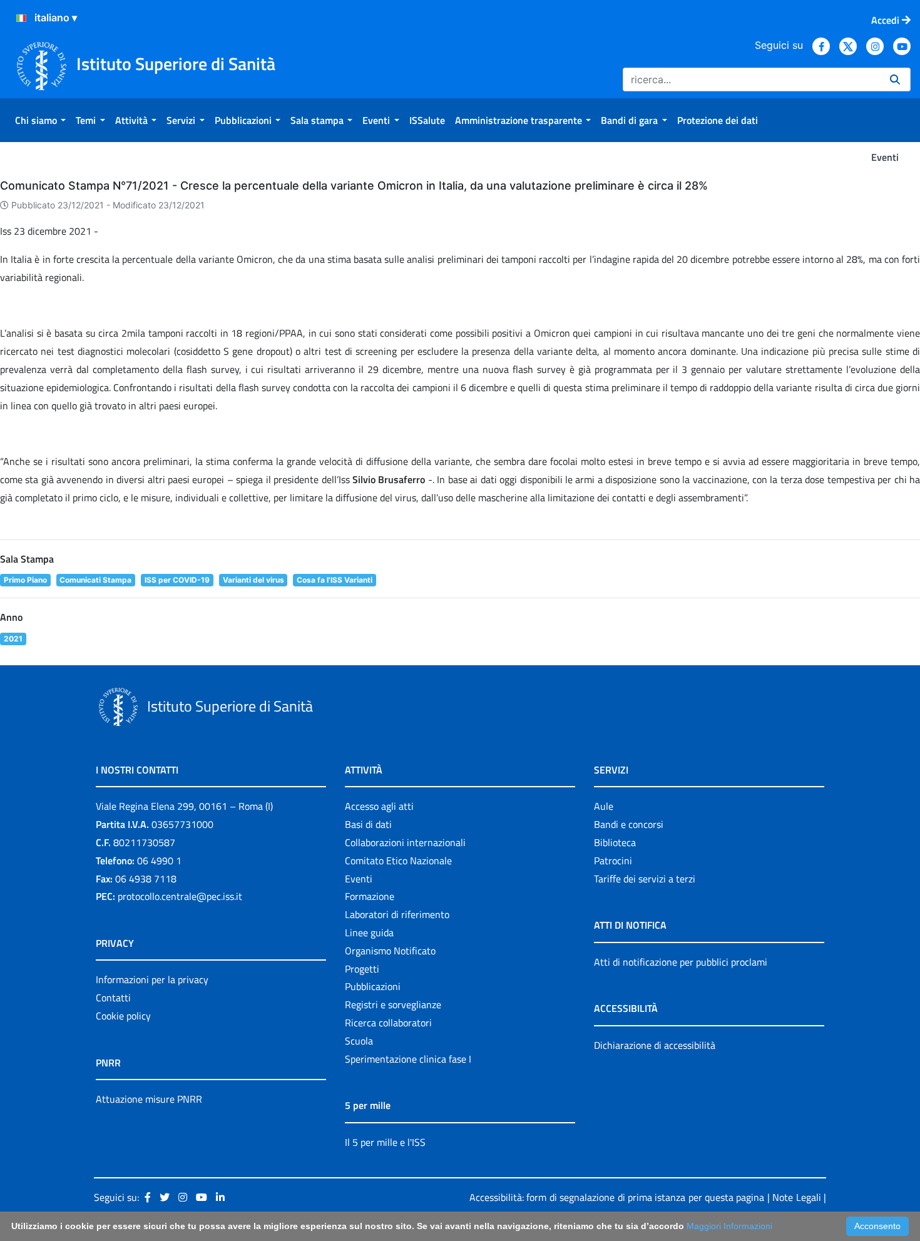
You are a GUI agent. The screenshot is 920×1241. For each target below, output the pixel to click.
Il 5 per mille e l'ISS (385, 1142)
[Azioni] (21, 18)
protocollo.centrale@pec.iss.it (180, 896)
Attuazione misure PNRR (149, 1098)
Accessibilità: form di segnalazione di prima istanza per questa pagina (616, 1197)
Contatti (113, 997)
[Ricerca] (895, 79)
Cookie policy (123, 1015)
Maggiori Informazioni (729, 1226)
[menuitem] (40, 120)
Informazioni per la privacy (152, 979)
